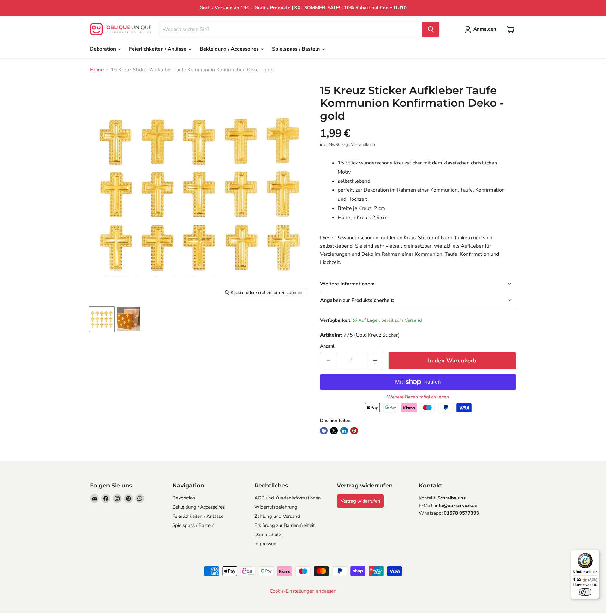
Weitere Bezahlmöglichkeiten (418, 397)
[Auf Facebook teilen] (324, 430)
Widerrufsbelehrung (275, 507)
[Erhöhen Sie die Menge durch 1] (375, 360)
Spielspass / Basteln (296, 48)
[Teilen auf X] (334, 430)
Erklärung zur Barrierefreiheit (284, 525)
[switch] (585, 592)
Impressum (266, 544)
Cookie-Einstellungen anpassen (303, 591)
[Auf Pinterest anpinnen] (354, 430)
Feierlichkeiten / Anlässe (158, 48)
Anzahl (327, 346)
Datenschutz (267, 534)
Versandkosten (364, 144)
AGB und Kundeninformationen (287, 498)
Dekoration (103, 48)
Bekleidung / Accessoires (230, 48)
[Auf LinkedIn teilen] (344, 430)
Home (97, 70)
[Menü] (596, 553)
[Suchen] (430, 29)
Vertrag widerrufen (360, 501)
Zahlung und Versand (277, 516)
